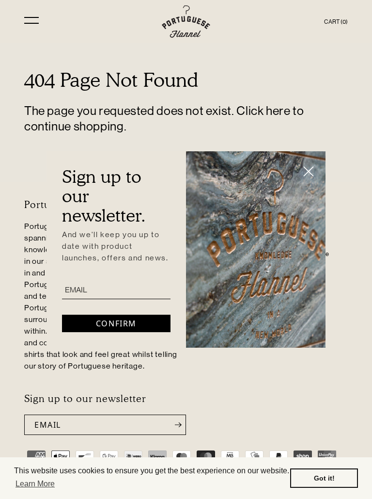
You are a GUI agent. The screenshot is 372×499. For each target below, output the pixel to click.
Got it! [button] (324, 478)
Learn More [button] (35, 484)
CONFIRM (116, 323)
